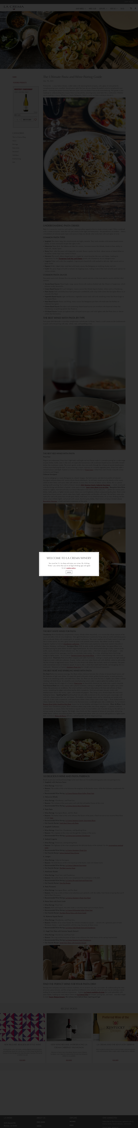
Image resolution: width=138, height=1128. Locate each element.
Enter (69, 572)
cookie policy (71, 568)
